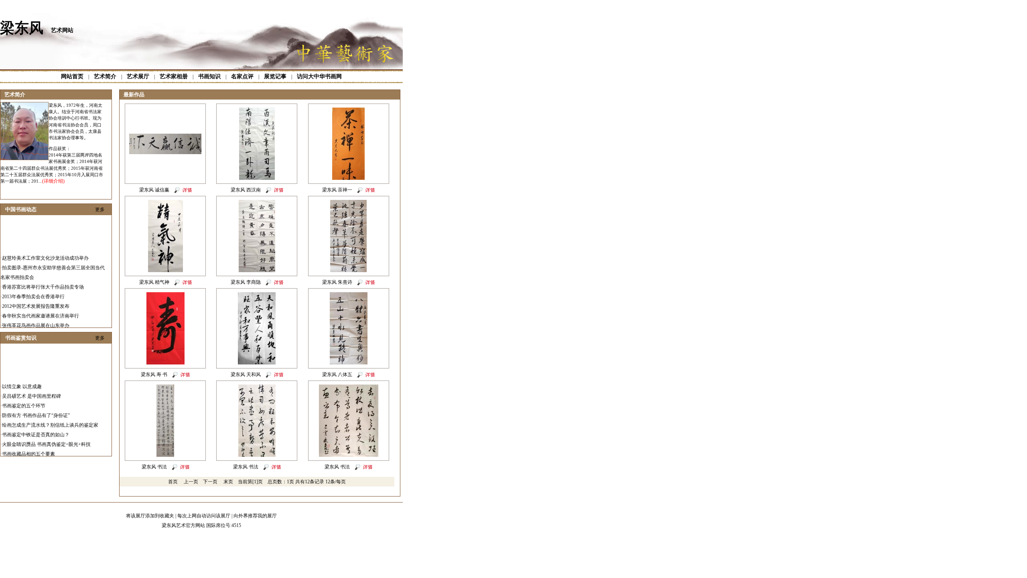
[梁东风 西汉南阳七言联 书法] (257, 178)
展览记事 (275, 76)
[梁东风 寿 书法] (165, 363)
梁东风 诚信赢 (154, 190)
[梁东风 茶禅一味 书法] (348, 178)
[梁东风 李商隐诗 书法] (257, 270)
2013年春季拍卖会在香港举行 (33, 291)
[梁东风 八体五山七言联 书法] (348, 363)
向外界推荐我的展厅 (255, 516)
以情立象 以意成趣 (22, 381)
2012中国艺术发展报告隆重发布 (35, 300)
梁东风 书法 (154, 467)
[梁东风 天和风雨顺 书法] (257, 363)
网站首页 (72, 76)
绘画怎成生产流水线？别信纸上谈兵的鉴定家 (50, 419)
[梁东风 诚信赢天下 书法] (165, 152)
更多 (100, 209)
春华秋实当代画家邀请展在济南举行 (40, 310)
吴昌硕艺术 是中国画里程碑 (31, 390)
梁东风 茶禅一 (337, 190)
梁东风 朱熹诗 (337, 282)
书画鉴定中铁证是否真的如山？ (35, 429)
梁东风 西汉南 (246, 190)
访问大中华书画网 (319, 76)
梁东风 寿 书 (154, 374)
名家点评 (242, 76)
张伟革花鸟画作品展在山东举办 (35, 320)
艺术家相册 (174, 76)
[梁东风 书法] (165, 455)
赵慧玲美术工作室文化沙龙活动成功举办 (45, 252)
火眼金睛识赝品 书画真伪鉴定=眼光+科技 (46, 439)
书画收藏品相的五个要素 (28, 448)
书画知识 (209, 76)
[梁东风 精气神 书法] (165, 270)
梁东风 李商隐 (246, 282)
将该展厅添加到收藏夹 (150, 516)
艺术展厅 (138, 76)
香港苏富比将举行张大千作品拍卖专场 (43, 281)
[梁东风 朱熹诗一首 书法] (348, 270)
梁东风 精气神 (154, 282)
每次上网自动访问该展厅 (203, 516)
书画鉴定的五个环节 (23, 400)
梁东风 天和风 (246, 374)
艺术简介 (105, 76)
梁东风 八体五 (337, 374)
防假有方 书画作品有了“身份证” (36, 410)
